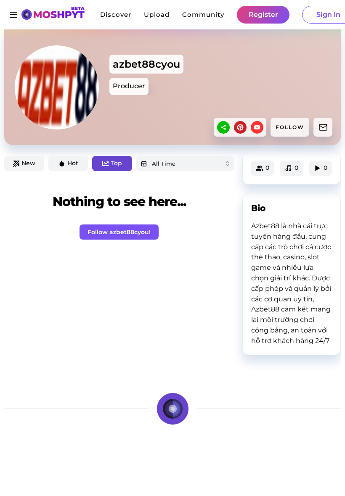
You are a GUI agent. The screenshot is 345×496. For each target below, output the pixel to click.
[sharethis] (223, 127)
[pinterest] (240, 127)
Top (116, 163)
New (28, 163)
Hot (72, 163)
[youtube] (257, 127)
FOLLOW (290, 127)
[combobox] (185, 163)
